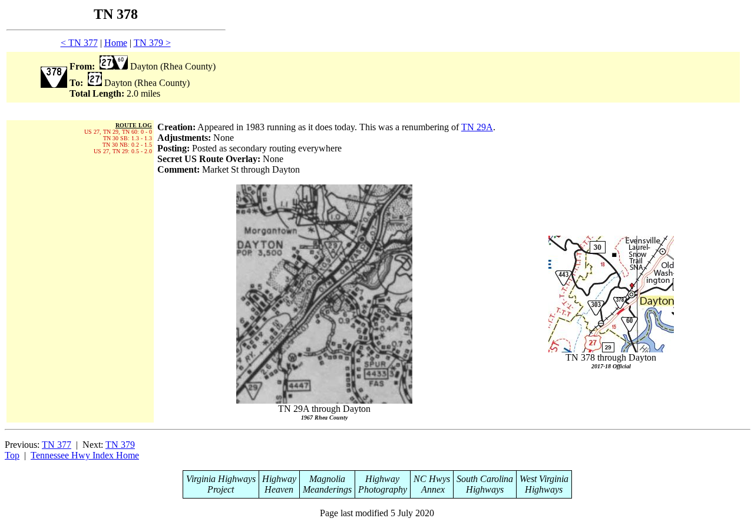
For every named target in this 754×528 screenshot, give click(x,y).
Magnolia (327, 479)
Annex (432, 489)
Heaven (278, 489)
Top (12, 455)
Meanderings (327, 489)
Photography (382, 489)
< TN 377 (79, 43)
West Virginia (544, 479)
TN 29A (477, 127)
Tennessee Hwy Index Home (85, 455)
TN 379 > (152, 43)
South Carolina (485, 479)
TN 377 (56, 445)
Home (115, 43)
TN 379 (120, 445)
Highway (279, 479)
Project (220, 489)
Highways (485, 489)
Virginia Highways (221, 479)
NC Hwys (432, 479)
